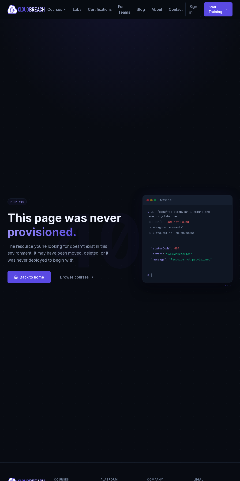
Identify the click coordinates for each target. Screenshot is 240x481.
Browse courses (74, 277)
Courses (54, 9)
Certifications (100, 9)
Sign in (193, 9)
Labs (77, 9)
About (156, 9)
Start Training (215, 9)
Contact (176, 9)
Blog (141, 9)
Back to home (32, 277)
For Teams (124, 9)
